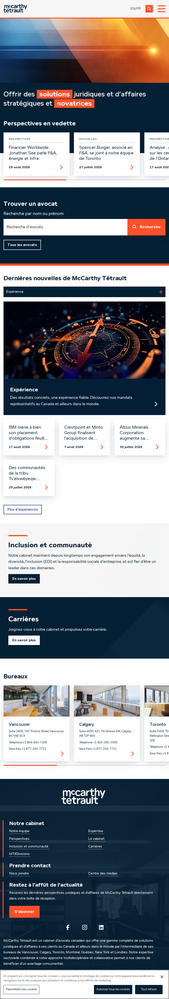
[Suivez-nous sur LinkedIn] (101, 927)
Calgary (86, 724)
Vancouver (19, 724)
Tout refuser (149, 989)
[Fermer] (162, 977)
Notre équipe (19, 831)
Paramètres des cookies (21, 989)
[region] (84, 984)
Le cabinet (96, 839)
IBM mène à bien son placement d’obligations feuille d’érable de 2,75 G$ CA (28, 433)
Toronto (158, 724)
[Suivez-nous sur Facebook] (67, 927)
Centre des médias (103, 873)
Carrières (95, 846)
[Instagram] (84, 927)
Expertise (95, 831)
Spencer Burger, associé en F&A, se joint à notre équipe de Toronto (106, 153)
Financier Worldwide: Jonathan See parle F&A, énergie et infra (33, 153)
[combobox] (65, 227)
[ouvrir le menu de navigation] (161, 8)
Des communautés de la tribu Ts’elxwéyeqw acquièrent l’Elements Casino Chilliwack (27, 473)
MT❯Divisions (19, 854)
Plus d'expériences (22, 509)
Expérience (24, 390)
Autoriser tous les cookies (113, 989)
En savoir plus (24, 578)
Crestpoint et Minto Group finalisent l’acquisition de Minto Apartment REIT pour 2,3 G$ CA (83, 433)
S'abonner (24, 911)
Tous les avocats (22, 245)
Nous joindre (19, 873)
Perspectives (19, 839)
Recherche (150, 226)
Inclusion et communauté (28, 846)
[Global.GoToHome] (15, 8)
